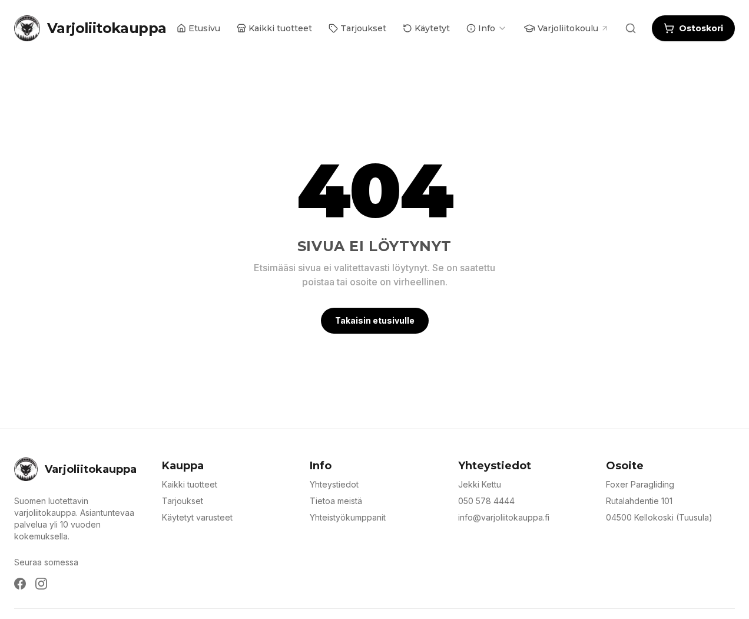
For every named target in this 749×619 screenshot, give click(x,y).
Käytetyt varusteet (197, 517)
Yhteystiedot (334, 484)
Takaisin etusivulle (375, 320)
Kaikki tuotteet (189, 484)
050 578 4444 (486, 501)
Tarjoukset (182, 501)
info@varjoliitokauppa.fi (503, 517)
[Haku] (630, 28)
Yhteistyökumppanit (348, 517)
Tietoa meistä (336, 501)
